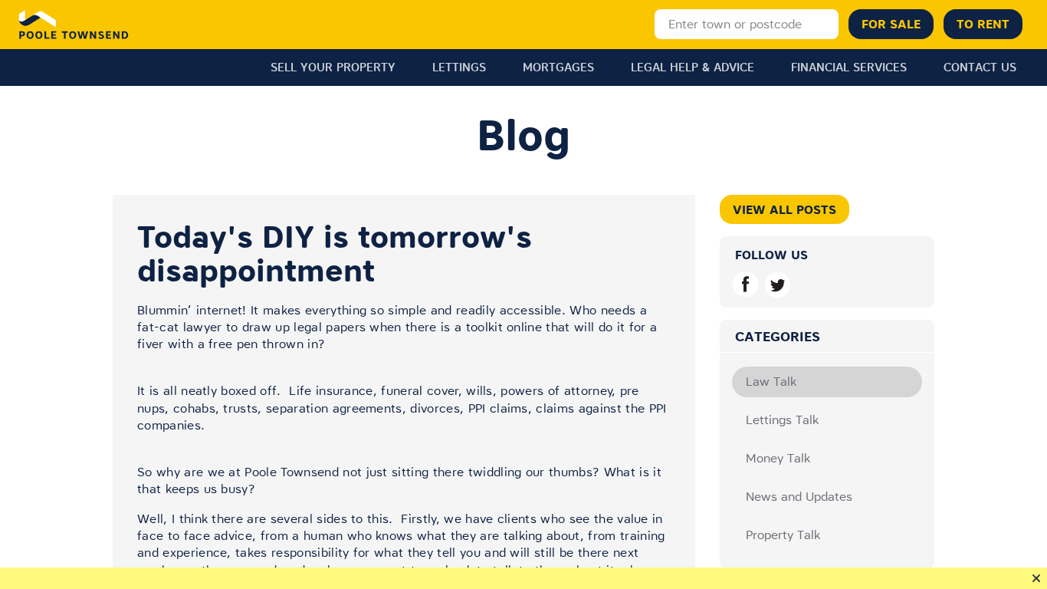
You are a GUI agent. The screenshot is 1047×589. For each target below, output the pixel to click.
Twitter (777, 284)
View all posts (784, 209)
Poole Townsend (74, 24)
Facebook (745, 284)
